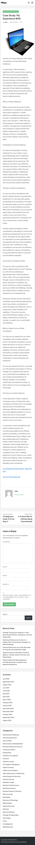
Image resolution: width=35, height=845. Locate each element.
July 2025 (6, 688)
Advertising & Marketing (11, 735)
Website (6, 584)
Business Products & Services (12, 747)
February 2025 (7, 702)
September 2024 (8, 717)
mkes (6, 22)
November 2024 (8, 711)
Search (5, 614)
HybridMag (22, 842)
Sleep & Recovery (8, 806)
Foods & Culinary (8, 761)
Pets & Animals (8, 794)
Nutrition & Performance (11, 785)
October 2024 (7, 714)
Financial (6, 758)
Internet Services (8, 779)
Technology (6, 818)
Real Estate (6, 797)
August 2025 (7, 685)
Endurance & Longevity (10, 755)
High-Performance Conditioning (13, 773)
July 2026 (6, 679)
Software (6, 809)
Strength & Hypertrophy (11, 815)
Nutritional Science (9, 788)
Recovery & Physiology (10, 800)
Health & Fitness (8, 767)
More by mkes (18, 495)
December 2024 (8, 708)
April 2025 (6, 697)
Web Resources (8, 827)
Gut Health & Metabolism (11, 764)
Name (5, 567)
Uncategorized (8, 824)
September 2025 (8, 682)
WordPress (12, 842)
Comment (7, 542)
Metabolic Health (8, 782)
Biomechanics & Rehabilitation (13, 744)
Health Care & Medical (10, 770)
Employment (7, 753)
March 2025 (7, 699)
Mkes (4, 2)
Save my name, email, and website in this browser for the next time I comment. (17, 597)
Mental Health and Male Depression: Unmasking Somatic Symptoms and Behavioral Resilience (15, 662)
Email (5, 575)
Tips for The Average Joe (11, 477)
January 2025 (7, 705)
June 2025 (6, 691)
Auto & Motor (7, 741)
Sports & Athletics (9, 812)
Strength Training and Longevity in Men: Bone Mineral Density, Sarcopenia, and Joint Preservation (17, 635)
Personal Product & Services (10, 11)
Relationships (7, 803)
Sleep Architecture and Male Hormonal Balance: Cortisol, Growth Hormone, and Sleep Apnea (16, 655)
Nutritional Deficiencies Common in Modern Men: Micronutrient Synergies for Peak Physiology (16, 642)
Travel (5, 821)
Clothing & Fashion (9, 750)
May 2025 (6, 694)
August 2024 (7, 720)
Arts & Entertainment (10, 738)
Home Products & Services (11, 776)
